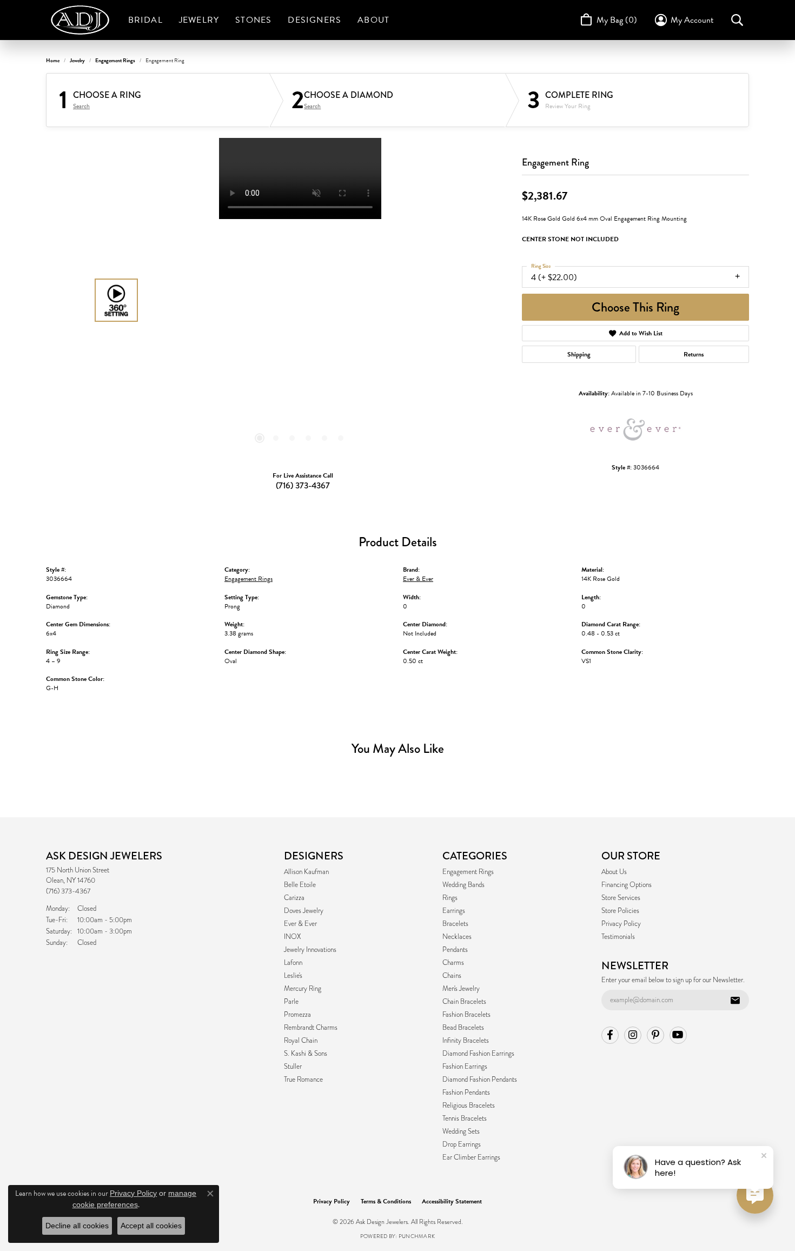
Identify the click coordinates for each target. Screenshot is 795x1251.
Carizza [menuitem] (294, 898)
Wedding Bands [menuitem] (463, 885)
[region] (300, 300)
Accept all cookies (151, 1225)
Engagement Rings (115, 60)
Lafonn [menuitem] (293, 963)
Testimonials (618, 937)
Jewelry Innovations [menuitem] (310, 950)
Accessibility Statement (452, 1201)
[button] (259, 438)
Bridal (145, 20)
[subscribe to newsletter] (735, 1000)
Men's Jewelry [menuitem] (461, 989)
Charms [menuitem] (453, 963)
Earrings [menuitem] (453, 911)
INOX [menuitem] (292, 937)
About (373, 20)
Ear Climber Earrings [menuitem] (471, 1157)
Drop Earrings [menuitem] (461, 1144)
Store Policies (620, 911)
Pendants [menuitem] (455, 950)
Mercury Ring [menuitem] (302, 989)
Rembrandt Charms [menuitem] (310, 1027)
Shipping (579, 354)
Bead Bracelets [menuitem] (463, 1027)
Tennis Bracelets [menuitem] (464, 1118)
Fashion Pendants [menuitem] (466, 1092)
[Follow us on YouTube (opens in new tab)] (678, 1035)
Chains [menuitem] (451, 976)
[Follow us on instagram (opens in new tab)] (632, 1035)
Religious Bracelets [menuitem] (468, 1105)
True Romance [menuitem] (303, 1079)
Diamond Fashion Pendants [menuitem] (479, 1079)
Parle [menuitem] (291, 1002)
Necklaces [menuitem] (457, 937)
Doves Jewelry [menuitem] (303, 911)
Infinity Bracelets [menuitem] (465, 1040)
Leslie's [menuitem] (293, 976)
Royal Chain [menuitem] (300, 1040)
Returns (694, 354)
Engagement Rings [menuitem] (468, 872)
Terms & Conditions (386, 1201)
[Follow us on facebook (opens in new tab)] (610, 1035)
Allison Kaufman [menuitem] (306, 872)
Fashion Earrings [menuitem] (464, 1066)
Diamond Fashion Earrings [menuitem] (478, 1053)
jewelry (77, 60)
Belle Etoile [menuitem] (300, 885)
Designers (314, 20)
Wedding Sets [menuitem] (461, 1131)
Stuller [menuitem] (293, 1066)
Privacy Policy (621, 924)
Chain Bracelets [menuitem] (464, 1002)
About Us (614, 872)
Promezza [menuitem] (297, 1015)
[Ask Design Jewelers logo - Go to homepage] (85, 20)
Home (52, 60)
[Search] (737, 20)
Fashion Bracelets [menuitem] (466, 1015)
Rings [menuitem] (450, 898)
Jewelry (199, 20)
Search (81, 106)
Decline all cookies (77, 1225)
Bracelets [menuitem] (455, 924)
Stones (253, 20)
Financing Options (626, 885)
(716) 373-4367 (303, 485)
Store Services (620, 898)
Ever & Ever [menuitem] (300, 924)
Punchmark (417, 1236)
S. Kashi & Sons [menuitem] (305, 1053)
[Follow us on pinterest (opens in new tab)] (655, 1035)
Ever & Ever (418, 579)
